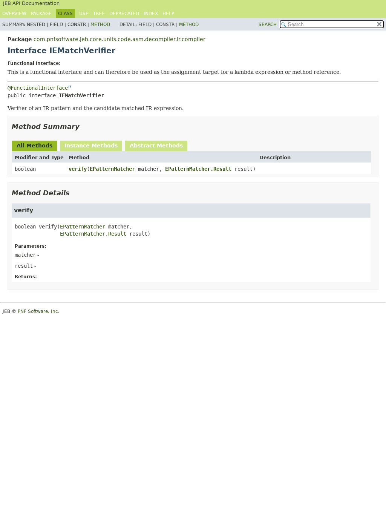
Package (41, 13)
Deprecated (124, 13)
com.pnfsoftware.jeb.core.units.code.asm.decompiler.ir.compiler (119, 39)
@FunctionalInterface (38, 88)
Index (151, 13)
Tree (99, 13)
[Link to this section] (85, 126)
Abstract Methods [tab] (156, 146)
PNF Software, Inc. (39, 311)
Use (84, 13)
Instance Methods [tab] (91, 146)
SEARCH (268, 24)
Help (168, 13)
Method (100, 24)
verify (78, 169)
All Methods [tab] (34, 146)
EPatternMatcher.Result (198, 169)
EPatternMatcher (112, 169)
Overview (14, 13)
